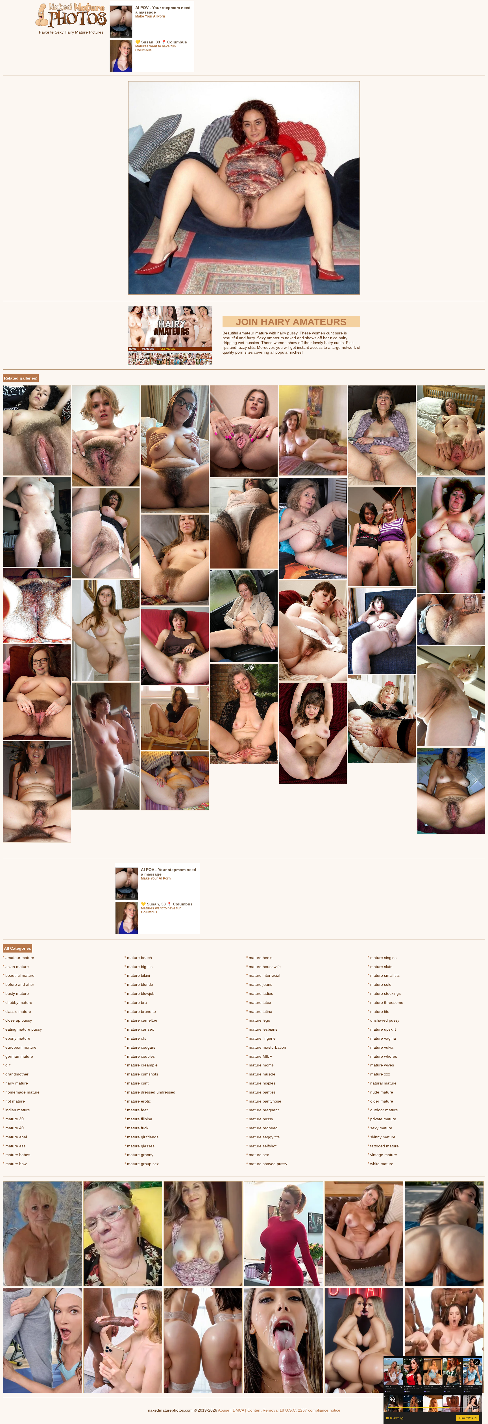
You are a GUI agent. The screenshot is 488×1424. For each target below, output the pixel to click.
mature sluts (380, 966)
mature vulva (380, 1047)
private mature (382, 1119)
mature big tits (138, 966)
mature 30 (13, 1119)
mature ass (14, 1146)
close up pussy (17, 1020)
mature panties (261, 1092)
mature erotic (138, 1101)
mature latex (258, 1002)
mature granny (139, 1154)
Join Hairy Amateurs (291, 321)
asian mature (16, 966)
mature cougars (140, 1047)
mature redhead (262, 1128)
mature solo (379, 984)
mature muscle (260, 1074)
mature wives (381, 1065)
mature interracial (263, 975)
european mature (19, 1047)
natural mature (382, 1083)
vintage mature (382, 1154)
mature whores (382, 1056)
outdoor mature (383, 1110)
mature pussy (259, 1119)
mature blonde (139, 984)
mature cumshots (141, 1074)
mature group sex (142, 1163)
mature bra (136, 1002)
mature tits (378, 1011)
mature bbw (15, 1163)
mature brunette (140, 1011)
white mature (380, 1163)
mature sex (257, 1154)
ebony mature (16, 1038)
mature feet (136, 1110)
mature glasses (139, 1146)
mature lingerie (261, 1038)
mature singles (382, 957)
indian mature (16, 1110)
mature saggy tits (263, 1137)
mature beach (138, 957)
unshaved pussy (383, 1020)
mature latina (259, 1011)
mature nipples (260, 1083)
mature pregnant (262, 1110)
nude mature (380, 1092)
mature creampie (141, 1065)
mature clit (135, 1038)
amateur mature (18, 957)
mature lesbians (261, 1029)
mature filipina (138, 1119)
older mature (380, 1101)
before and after (18, 984)
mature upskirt (382, 1029)
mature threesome (385, 1002)
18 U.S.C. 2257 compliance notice (310, 1410)
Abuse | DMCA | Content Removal (248, 1410)
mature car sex (139, 1029)
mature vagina (382, 1038)
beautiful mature (18, 975)
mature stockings (384, 993)
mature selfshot (261, 1146)
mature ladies (259, 993)
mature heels (259, 957)
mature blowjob (139, 993)
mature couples (140, 1056)
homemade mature (21, 1092)
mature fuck (136, 1128)
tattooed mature (383, 1146)
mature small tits (384, 975)
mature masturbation (266, 1047)
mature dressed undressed (150, 1092)
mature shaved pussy (266, 1163)
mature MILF (259, 1056)
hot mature (14, 1101)
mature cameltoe (141, 1020)
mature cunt (137, 1083)
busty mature (16, 993)
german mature (18, 1056)
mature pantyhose (263, 1101)
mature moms (260, 1065)
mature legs (258, 1020)
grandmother (16, 1074)
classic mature (17, 1011)
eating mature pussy (22, 1029)
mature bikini (137, 975)
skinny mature (381, 1137)
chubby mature (17, 1002)
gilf (6, 1065)
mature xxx (379, 1074)
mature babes (16, 1154)
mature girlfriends (141, 1137)
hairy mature (15, 1083)
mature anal (15, 1137)
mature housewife (263, 966)
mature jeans (259, 984)
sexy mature (380, 1128)
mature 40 (13, 1128)
